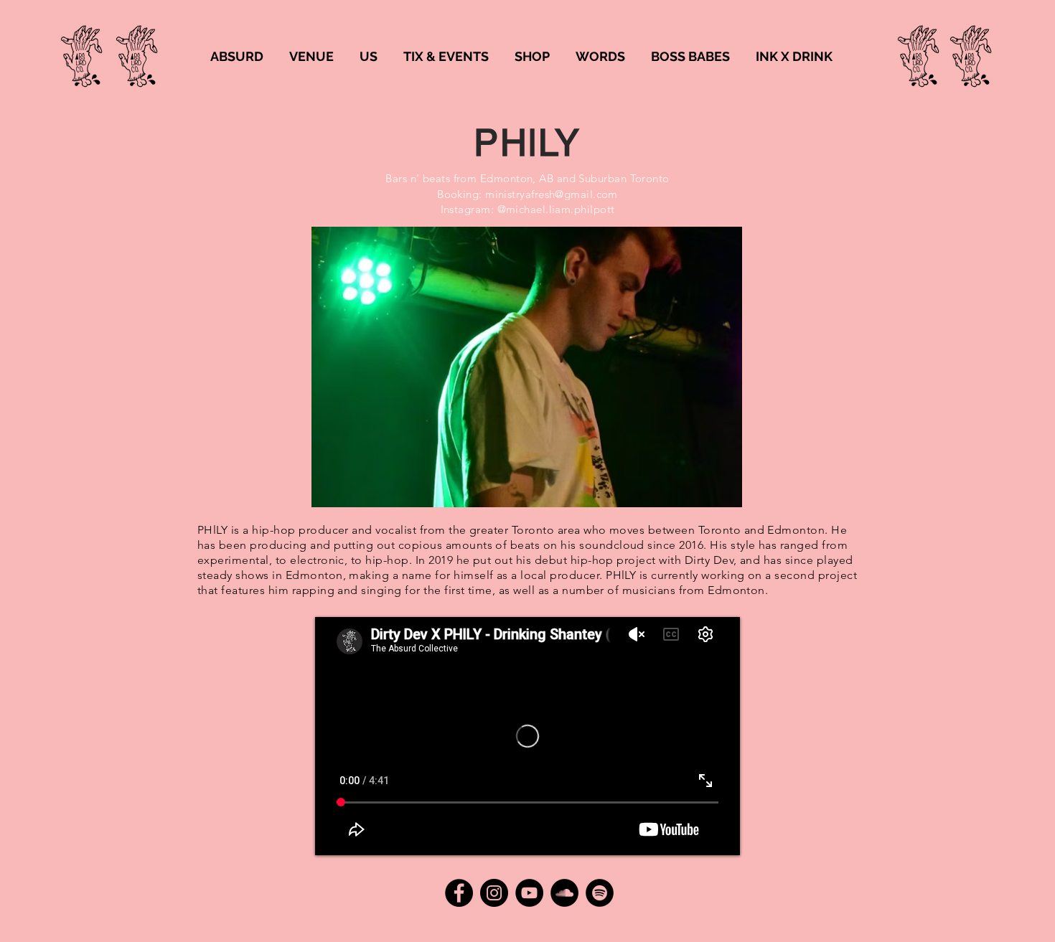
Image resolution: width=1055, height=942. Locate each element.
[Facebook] (459, 893)
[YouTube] (529, 893)
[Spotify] (600, 893)
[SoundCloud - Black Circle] (564, 893)
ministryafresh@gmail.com (551, 194)
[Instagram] (494, 893)
